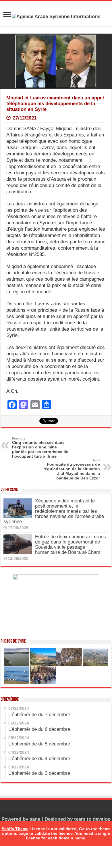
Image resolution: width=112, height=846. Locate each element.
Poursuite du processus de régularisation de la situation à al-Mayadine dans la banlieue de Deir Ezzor (71, 469)
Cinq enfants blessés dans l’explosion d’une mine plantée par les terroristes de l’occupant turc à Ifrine (40, 447)
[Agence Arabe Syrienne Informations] (56, 16)
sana (35, 819)
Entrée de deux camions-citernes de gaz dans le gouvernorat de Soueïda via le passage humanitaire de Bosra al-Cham (70, 544)
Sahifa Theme (15, 828)
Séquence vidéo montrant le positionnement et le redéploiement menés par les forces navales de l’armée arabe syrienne (53, 511)
